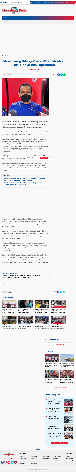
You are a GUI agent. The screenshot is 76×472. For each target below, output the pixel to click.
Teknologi (34, 458)
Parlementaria (46, 456)
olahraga (33, 461)
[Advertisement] (38, 38)
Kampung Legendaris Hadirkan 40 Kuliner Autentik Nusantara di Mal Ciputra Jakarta (55, 401)
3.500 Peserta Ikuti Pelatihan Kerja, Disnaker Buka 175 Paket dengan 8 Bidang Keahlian (53, 426)
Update (44, 158)
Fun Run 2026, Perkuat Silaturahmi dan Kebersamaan (51, 381)
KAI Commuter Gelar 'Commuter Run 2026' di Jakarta (51, 365)
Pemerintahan (57, 456)
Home (5, 2)
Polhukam (23, 458)
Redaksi (68, 456)
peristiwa (22, 463)
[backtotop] (38, 450)
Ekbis (21, 456)
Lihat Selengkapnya (59, 443)
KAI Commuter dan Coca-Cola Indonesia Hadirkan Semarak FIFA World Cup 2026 (67, 381)
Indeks (6, 18)
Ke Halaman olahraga (59, 387)
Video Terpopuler (52, 340)
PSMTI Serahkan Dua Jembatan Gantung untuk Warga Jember (50, 2)
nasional (22, 461)
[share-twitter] (61, 74)
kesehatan (55, 458)
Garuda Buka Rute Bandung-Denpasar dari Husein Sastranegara (54, 418)
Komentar (8, 75)
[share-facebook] (58, 74)
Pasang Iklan (69, 458)
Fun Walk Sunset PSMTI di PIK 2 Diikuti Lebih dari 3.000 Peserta (67, 365)
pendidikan (56, 461)
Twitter (13, 464)
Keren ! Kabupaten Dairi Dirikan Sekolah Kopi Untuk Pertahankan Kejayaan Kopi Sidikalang (21, 276)
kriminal (5, 284)
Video (7, 22)
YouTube (17, 464)
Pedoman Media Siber (71, 461)
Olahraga (49, 352)
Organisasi (34, 456)
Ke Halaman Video (59, 344)
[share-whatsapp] (64, 74)
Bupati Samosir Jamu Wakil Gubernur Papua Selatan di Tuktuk (55, 435)
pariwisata (45, 461)
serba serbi (34, 463)
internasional (45, 458)
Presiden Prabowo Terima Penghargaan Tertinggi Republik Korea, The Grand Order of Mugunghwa (54, 409)
